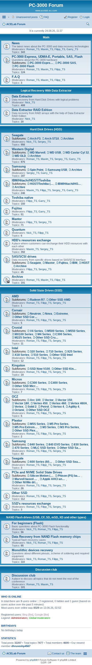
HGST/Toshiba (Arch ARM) (42, 183)
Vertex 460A (79, 403)
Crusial (17, 327)
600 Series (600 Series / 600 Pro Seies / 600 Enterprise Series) (42, 461)
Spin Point (36, 170)
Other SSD (19, 493)
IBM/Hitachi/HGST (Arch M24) (69, 183)
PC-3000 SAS (67, 63)
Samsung (19, 166)
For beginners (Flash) (27, 523)
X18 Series (22, 355)
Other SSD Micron (26, 386)
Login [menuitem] (87, 17)
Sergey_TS (44, 141)
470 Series (22, 447)
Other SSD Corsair (26, 317)
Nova (48, 313)
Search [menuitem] (88, 24)
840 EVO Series (59, 444)
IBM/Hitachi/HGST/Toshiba (31, 180)
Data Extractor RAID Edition (32, 110)
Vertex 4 (58, 406)
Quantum (18, 229)
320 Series (37, 351)
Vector (49, 400)
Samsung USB (57, 170)
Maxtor (17, 219)
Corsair (17, 310)
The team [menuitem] (75, 653)
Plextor (17, 420)
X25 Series (74, 351)
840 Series (37, 444)
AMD (15, 296)
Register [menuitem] (73, 17)
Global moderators (39, 618)
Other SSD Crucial (47, 337)
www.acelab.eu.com (46, 10)
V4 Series (36, 331)
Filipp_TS (59, 49)
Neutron (35, 313)
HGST (85, 262)
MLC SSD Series (44, 447)
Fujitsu (17, 208)
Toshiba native (22, 197)
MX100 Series (24, 334)
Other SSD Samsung (71, 447)
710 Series (56, 351)
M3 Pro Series (69, 427)
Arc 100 (35, 400)
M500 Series (55, 331)
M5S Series (37, 424)
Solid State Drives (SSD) (46, 290)
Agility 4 (73, 406)
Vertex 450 (40, 403)
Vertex (19, 406)
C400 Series (59, 382)
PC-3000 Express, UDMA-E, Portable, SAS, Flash (47, 56)
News (16, 43)
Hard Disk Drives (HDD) (46, 129)
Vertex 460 (59, 403)
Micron (17, 379)
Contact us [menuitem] (58, 653)
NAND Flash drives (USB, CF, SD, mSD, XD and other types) (46, 517)
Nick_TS (30, 102)
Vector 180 (22, 403)
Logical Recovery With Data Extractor (46, 90)
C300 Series (63, 334)
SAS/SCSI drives (24, 256)
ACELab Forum (15, 24)
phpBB (33, 660)
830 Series (81, 444)
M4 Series (44, 334)
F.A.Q (16, 77)
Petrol (45, 406)
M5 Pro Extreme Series (26, 427)
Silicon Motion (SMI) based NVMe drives (42, 475)
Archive (68, 138)
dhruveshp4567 (20, 646)
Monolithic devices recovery (32, 550)
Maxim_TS (47, 49)
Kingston (18, 365)
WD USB (55, 152)
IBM (74, 262)
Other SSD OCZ (39, 410)
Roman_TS (32, 49)
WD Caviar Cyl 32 (77, 152)
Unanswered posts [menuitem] (27, 17)
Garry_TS (72, 49)
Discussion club (46, 569)
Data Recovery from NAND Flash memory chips (46, 536)
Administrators (19, 618)
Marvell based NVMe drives (26, 479)
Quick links (4, 17)
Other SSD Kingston (66, 368)
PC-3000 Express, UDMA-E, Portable (42, 63)
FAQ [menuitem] (46, 17)
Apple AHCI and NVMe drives (54, 479)
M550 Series (76, 331)
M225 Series (23, 337)
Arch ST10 (52, 138)
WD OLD (20, 156)
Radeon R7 (37, 299)
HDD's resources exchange (31, 240)
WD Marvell (37, 152)
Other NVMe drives (26, 482)
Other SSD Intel (62, 355)
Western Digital (23, 149)
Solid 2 (32, 406)
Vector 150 (65, 400)
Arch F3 (35, 138)
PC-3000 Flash (24, 66)
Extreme (62, 313)
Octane (19, 410)
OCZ (15, 396)
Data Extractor (22, 96)
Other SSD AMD (60, 299)
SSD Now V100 (40, 368)
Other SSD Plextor (26, 430)
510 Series (40, 355)
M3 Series (49, 427)
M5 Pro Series (59, 424)
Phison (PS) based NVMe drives (69, 475)
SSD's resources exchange (31, 503)
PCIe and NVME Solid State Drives (37, 472)
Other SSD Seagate (69, 461)
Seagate (17, 135)
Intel (15, 348)
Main (46, 37)
